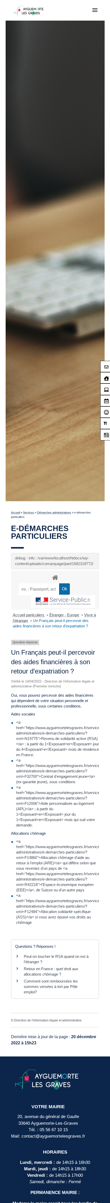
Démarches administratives (54, 512)
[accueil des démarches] (55, 577)
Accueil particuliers (29, 615)
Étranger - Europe (64, 615)
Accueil (15, 512)
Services (28, 512)
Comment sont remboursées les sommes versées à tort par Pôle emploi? (51, 986)
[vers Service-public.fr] (63, 601)
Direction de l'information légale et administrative (48, 1020)
